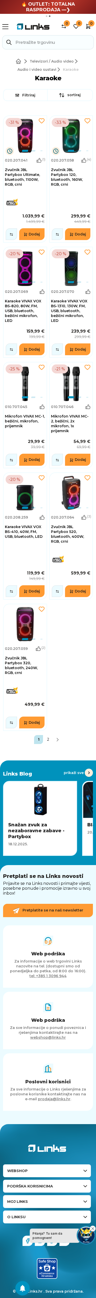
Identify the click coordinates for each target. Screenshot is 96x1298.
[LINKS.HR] (22, 1288)
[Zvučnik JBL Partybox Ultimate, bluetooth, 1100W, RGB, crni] (25, 179)
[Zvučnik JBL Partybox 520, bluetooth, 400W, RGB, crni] (71, 536)
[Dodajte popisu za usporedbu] (11, 234)
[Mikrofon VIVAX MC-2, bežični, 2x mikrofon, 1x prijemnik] (71, 415)
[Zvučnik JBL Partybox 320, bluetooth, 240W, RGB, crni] (25, 667)
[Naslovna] (19, 61)
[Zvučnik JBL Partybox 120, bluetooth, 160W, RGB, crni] (71, 179)
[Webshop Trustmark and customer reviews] (47, 1268)
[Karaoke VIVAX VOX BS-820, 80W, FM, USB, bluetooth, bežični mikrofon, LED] (25, 302)
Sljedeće (57, 739)
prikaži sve (74, 772)
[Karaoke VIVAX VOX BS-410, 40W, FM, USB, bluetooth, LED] (25, 536)
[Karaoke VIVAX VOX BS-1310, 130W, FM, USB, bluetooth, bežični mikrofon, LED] (71, 302)
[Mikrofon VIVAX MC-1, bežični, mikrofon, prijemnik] (25, 415)
